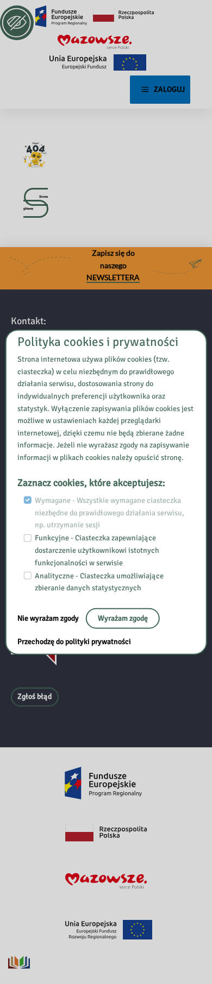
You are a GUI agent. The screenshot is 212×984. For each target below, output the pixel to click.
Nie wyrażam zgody (48, 618)
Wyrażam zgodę (123, 618)
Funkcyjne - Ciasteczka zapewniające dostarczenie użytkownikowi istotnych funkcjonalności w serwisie (97, 550)
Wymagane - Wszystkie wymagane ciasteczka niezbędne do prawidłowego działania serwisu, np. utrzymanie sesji (109, 512)
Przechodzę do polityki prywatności (74, 641)
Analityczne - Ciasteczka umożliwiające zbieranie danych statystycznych (99, 582)
